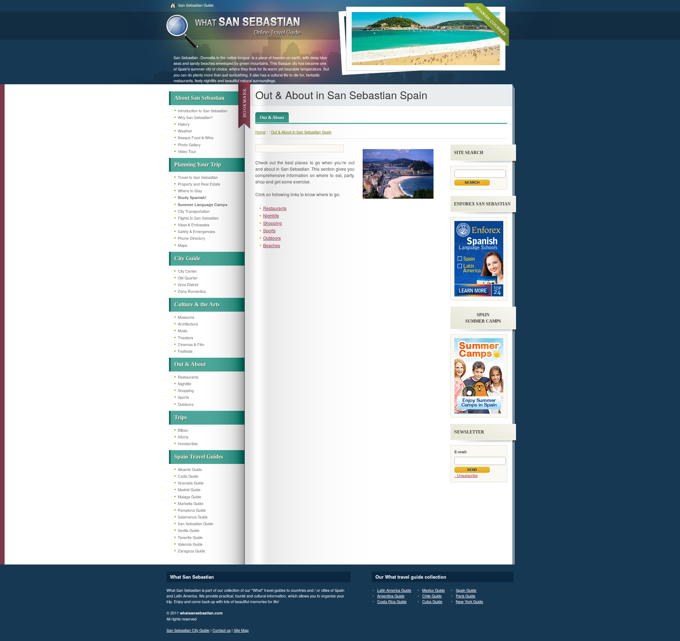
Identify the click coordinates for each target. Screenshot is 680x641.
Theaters (185, 337)
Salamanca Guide (193, 517)
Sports (183, 397)
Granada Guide (191, 483)
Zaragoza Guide (191, 551)
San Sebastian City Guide (187, 630)
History (183, 124)
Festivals (185, 351)
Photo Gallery (189, 144)
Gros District (188, 284)
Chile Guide (432, 596)
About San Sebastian (199, 98)
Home (260, 132)
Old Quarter (188, 277)
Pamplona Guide (192, 510)
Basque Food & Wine (196, 137)
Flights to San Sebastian (198, 218)
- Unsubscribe (466, 475)
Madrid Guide (189, 489)
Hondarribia (188, 443)
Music (182, 330)
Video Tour (187, 151)
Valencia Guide (190, 544)
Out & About (190, 364)
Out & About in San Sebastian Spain (301, 132)
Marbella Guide (190, 503)
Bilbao (183, 430)
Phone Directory (191, 238)
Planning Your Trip (197, 164)
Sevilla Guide (188, 530)
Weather (185, 131)
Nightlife (184, 383)
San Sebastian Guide (196, 5)
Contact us (221, 630)
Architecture (188, 324)
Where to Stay (190, 190)
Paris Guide (465, 596)
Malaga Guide (189, 496)
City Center (187, 271)
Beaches (271, 245)
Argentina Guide (390, 596)
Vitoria (183, 436)
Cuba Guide (432, 601)
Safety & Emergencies (196, 231)
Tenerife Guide (190, 537)
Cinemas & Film (191, 344)
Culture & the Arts (197, 304)
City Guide (187, 258)
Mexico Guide (433, 590)
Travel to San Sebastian (198, 177)
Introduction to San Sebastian (202, 110)
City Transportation (194, 211)
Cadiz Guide (188, 476)
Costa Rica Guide (392, 601)
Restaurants (188, 377)
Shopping (186, 390)
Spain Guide (466, 590)
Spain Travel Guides (198, 457)
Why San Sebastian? (195, 117)
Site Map (241, 630)
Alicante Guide (190, 469)
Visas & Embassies (193, 224)
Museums (186, 317)
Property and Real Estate (199, 184)
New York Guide (469, 601)
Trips (180, 417)
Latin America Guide (394, 590)
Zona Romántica (192, 291)
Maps (182, 245)
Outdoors (185, 404)
